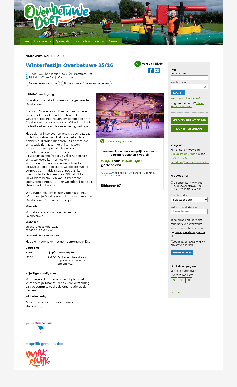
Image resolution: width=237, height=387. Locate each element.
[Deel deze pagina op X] (181, 280)
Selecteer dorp (180, 195)
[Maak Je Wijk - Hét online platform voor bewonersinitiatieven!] (38, 357)
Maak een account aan (187, 105)
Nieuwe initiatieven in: (187, 189)
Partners (114, 41)
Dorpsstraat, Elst (81, 73)
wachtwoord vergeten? (185, 98)
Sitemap (176, 292)
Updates (58, 56)
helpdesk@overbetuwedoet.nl (190, 162)
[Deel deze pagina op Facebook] (174, 280)
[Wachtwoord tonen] (205, 86)
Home (25, 41)
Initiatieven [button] (41, 41)
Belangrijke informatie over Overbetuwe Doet (188, 184)
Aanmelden (182, 252)
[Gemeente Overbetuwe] (39, 327)
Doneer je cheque (189, 128)
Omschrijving (37, 56)
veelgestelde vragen (184, 154)
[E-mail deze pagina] (188, 280)
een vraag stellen (119, 141)
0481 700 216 (179, 158)
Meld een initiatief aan (189, 120)
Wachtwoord (179, 82)
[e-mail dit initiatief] (157, 70)
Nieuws (99, 41)
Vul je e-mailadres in (184, 207)
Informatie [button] (81, 41)
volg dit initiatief (153, 63)
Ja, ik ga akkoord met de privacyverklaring (188, 243)
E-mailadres (178, 73)
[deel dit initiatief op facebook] (150, 70)
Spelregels (62, 41)
